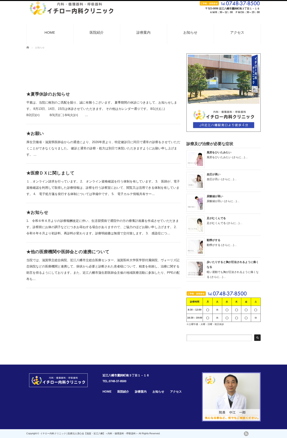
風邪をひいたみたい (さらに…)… (227, 157)
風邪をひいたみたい (219, 152)
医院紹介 (97, 32)
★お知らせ (37, 212)
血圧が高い (213, 174)
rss (246, 433)
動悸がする (213, 240)
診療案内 (143, 32)
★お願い (35, 133)
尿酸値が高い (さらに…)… (223, 201)
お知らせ (190, 32)
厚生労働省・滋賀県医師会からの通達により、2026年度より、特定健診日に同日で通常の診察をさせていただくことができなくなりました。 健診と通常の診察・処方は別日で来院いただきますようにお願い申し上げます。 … (103, 148)
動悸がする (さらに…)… (222, 245)
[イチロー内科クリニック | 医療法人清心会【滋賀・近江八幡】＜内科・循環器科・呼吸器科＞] (72, 13)
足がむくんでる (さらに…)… (224, 223)
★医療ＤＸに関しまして (50, 173)
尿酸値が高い (215, 196)
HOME (50, 32)
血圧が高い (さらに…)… (222, 179)
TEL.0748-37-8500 (114, 381)
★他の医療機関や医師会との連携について (68, 251)
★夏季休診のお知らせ (48, 94)
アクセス (237, 32)
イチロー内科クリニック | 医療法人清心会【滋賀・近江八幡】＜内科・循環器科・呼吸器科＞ (89, 433)
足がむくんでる (216, 218)
